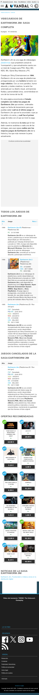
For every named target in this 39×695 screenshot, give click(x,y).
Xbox (15, 2)
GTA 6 (29, 2)
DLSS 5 (34, 2)
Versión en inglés (19, 685)
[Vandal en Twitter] (13, 639)
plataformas (5, 62)
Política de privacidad (8, 667)
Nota (34, 221)
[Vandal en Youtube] (29, 639)
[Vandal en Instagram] (21, 639)
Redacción (5, 658)
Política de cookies (7, 673)
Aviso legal (5, 670)
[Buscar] (32, 6)
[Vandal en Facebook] (5, 639)
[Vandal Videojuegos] (19, 6)
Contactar (4, 661)
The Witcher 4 (22, 2)
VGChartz (4, 678)
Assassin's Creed (8, 2)
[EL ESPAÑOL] (36, 6)
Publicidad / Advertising (8, 664)
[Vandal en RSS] (5, 646)
